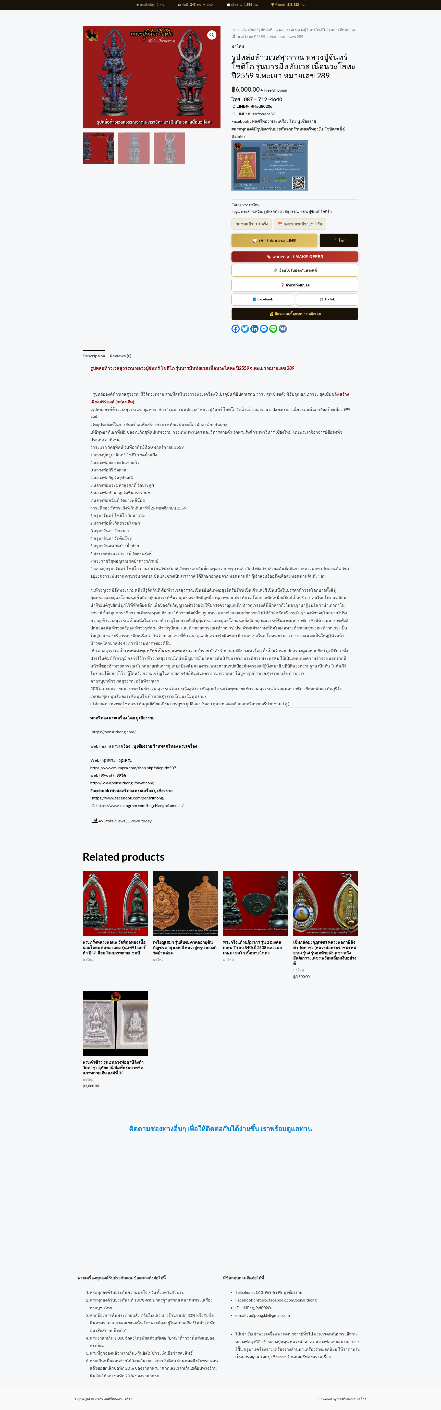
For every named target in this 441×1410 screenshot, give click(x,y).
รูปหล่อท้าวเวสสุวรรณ (281, 211)
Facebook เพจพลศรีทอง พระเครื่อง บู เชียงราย (131, 790)
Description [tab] (94, 355)
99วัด (121, 775)
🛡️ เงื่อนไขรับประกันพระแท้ (295, 270)
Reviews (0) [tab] (120, 355)
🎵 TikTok (327, 299)
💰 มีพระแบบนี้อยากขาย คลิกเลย (295, 314)
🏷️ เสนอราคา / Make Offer (295, 256)
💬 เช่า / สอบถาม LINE (274, 240)
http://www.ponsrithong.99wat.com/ (122, 782)
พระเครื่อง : (154, 746)
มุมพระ (125, 760)
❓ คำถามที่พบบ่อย (295, 285)
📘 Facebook (262, 299)
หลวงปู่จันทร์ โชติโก (316, 211)
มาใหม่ (250, 29)
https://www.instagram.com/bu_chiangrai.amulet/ (139, 805)
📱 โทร (339, 240)
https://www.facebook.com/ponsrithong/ (128, 797)
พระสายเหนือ (251, 211)
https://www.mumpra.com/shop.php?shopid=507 (133, 767)
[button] (211, 35)
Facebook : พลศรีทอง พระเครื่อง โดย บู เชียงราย (274, 121)
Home (236, 29)
